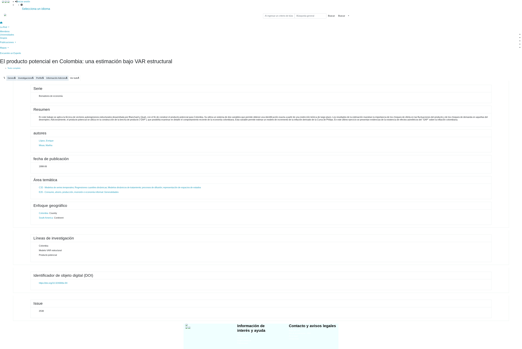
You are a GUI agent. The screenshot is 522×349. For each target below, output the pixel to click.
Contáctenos (294, 339)
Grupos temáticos (244, 340)
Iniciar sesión (23, 1)
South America (46, 218)
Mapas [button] (3, 48)
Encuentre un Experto (10, 53)
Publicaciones (242, 343)
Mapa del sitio (294, 331)
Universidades (7, 35)
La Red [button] (4, 27)
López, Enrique (46, 141)
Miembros (5, 31)
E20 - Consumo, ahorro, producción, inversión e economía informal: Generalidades (79, 192)
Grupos (3, 38)
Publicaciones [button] (7, 42)
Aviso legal (293, 336)
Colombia (43, 213)
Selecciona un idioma (36, 8)
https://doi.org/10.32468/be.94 (53, 283)
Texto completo (14, 68)
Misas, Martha (45, 145)
